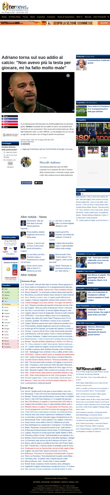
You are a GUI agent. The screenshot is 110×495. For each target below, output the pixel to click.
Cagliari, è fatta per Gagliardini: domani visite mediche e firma (48, 300)
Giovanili (80, 289)
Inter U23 (80, 323)
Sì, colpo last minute (10, 152)
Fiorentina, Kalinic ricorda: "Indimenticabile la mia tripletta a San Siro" (51, 435)
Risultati (10, 167)
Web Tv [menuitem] (79, 17)
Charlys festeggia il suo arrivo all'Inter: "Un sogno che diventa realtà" (51, 303)
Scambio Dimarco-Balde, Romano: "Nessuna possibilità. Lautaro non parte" (53, 360)
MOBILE (72, 482)
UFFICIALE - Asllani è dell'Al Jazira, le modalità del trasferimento (49, 354)
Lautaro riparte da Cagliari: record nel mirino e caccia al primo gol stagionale (56, 347)
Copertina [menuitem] (41, 17)
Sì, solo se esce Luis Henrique (10, 156)
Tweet (39, 183)
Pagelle (80, 271)
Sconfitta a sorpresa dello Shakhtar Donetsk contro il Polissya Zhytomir (52, 349)
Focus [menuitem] (25, 17)
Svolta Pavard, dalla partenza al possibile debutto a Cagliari (50, 373)
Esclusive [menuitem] (51, 17)
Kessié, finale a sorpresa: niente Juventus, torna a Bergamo (47, 464)
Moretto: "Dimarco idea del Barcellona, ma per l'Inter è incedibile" (49, 396)
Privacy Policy (62, 478)
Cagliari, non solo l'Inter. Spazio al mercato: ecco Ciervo (46, 451)
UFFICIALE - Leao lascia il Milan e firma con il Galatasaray (47, 316)
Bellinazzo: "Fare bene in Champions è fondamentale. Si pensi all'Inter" (52, 453)
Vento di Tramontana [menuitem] (65, 17)
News (28, 140)
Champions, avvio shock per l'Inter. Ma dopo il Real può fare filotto (52, 365)
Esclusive (81, 254)
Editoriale (80, 57)
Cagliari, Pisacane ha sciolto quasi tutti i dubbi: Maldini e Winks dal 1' (51, 433)
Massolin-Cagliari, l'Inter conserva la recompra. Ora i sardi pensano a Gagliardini (58, 370)
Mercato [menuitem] (88, 17)
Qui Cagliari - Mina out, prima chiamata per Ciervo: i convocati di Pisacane (53, 308)
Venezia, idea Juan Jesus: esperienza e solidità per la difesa (48, 414)
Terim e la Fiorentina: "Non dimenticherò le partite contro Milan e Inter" (51, 456)
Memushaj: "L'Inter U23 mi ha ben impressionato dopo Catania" (49, 394)
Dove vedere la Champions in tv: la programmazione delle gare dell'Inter (52, 287)
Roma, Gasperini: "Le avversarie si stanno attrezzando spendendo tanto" (52, 292)
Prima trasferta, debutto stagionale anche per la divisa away (36, 234)
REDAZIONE (45, 482)
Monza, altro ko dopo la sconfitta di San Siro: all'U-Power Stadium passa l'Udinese (56, 443)
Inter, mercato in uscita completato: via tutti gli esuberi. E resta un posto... (52, 469)
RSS (77, 482)
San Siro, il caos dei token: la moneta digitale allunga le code (64, 223)
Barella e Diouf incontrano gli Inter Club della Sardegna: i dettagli (49, 438)
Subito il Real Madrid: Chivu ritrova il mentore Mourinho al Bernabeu (53, 357)
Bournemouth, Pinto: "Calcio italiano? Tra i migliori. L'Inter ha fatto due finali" (54, 420)
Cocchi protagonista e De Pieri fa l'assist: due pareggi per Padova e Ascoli (53, 409)
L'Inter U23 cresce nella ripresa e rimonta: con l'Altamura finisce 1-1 (50, 412)
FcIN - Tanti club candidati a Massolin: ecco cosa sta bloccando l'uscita (98, 260)
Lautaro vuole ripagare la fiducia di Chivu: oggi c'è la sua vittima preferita (55, 367)
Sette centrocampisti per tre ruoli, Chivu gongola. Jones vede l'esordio (54, 375)
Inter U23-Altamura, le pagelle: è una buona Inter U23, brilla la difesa (51, 402)
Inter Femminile (83, 306)
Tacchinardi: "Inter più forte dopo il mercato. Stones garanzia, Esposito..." (52, 284)
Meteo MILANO (10, 259)
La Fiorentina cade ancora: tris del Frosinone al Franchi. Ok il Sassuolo (52, 440)
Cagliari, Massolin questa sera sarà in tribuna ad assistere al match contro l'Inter (55, 323)
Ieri (82, 194)
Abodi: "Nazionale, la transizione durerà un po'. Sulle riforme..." (63, 268)
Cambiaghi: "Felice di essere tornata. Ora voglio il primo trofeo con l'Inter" (99, 312)
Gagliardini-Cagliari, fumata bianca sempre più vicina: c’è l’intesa (49, 466)
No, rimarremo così (10, 160)
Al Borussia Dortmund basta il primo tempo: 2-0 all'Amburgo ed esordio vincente (55, 430)
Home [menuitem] (4, 17)
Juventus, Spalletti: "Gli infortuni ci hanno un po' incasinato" (47, 321)
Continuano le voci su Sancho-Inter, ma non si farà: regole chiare (49, 448)
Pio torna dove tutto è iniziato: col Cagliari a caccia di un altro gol (52, 362)
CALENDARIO (55, 482)
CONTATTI (64, 482)
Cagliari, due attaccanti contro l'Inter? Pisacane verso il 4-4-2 (48, 318)
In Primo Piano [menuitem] (15, 17)
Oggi (78, 194)
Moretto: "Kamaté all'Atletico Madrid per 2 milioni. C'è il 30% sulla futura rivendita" (56, 341)
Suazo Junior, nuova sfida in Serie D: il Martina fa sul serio (34, 268)
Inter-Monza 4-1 (84, 142)
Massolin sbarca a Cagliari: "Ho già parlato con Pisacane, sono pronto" (52, 407)
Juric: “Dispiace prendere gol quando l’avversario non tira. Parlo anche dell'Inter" (55, 305)
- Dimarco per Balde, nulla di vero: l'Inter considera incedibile (52, 290)
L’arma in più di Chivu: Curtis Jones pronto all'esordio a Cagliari (53, 331)
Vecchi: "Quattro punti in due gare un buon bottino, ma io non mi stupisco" (53, 391)
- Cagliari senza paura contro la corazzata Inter (50, 336)
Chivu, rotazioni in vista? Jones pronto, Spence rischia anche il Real (52, 344)
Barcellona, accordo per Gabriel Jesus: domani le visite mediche (49, 295)
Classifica (6, 285)
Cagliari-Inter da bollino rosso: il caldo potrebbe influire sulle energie (64, 245)
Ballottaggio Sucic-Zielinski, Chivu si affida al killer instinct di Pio (52, 352)
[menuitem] (108, 17)
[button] (10, 163)
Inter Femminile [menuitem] (100, 17)
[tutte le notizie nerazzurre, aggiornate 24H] (15, 6)
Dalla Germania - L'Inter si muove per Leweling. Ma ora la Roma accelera (52, 339)
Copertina (81, 103)
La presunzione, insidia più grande (38, 383)
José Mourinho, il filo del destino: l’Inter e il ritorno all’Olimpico (48, 334)
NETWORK (36, 482)
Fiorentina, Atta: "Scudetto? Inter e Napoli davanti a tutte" (46, 459)
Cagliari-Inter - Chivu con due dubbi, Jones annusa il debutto (51, 378)
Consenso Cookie (50, 478)
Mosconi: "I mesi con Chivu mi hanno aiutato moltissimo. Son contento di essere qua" (57, 380)
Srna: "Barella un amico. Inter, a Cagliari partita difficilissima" (48, 297)
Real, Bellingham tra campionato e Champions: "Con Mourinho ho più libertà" (54, 425)
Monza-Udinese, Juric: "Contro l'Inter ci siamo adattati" (45, 461)
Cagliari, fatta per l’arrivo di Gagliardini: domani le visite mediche (49, 313)
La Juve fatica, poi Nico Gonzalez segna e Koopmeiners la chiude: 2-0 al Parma (55, 417)
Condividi (27, 183)
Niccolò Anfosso (27, 142)
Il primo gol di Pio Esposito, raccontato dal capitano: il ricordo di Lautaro (52, 328)
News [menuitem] (32, 17)
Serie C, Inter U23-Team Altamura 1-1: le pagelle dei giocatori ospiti (50, 399)
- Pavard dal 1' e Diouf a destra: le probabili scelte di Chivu (49, 446)
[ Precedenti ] (10, 254)
